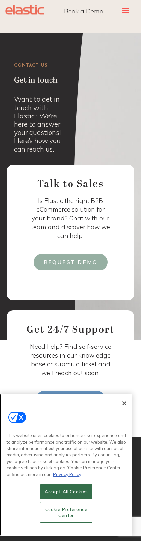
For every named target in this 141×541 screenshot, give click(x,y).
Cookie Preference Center (66, 512)
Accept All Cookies (66, 491)
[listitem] (42, 124)
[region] (66, 465)
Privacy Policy (67, 474)
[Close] (124, 403)
